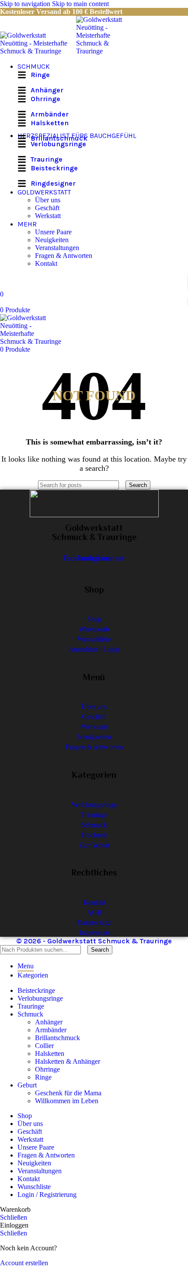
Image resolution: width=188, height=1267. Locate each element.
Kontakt (46, 263)
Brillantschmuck (57, 1037)
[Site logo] (38, 51)
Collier (44, 1045)
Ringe (43, 1077)
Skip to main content (80, 3)
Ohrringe (47, 1069)
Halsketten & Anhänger (67, 1061)
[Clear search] (123, 484)
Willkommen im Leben (66, 1101)
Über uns (47, 200)
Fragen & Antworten (63, 255)
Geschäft (47, 208)
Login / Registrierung (47, 1194)
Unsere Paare (53, 232)
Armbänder (50, 1030)
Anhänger (49, 1022)
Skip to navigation (26, 3)
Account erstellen (24, 1263)
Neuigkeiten (52, 240)
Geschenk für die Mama (68, 1093)
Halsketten (49, 1053)
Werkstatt (48, 215)
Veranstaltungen (57, 247)
